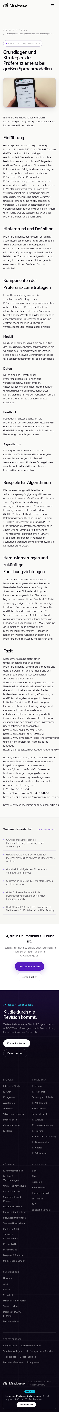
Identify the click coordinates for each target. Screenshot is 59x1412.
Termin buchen (10, 1306)
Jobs (5, 1283)
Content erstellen (11, 1125)
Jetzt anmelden (26, 1404)
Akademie (37, 1181)
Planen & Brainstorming (44, 1136)
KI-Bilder (7, 1130)
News (24, 30)
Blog (34, 1170)
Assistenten (9, 1102)
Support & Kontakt (41, 1209)
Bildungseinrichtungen (14, 1217)
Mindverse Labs (11, 1321)
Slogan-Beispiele (28, 1356)
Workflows (8, 1108)
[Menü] (52, 5)
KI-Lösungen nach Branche (39, 1351)
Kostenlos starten (30, 966)
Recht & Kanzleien (12, 1191)
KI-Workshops (39, 1187)
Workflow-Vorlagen (12, 1351)
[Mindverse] (15, 5)
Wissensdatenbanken (14, 1114)
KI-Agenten (9, 1097)
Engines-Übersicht (41, 1193)
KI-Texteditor (38, 1091)
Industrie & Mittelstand (14, 1212)
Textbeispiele (9, 1356)
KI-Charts (37, 1147)
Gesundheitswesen (12, 1206)
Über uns (7, 1278)
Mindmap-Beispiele (13, 1362)
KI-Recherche (39, 1108)
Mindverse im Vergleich (14, 1300)
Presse (6, 1289)
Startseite (10, 30)
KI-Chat (7, 1091)
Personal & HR (10, 1244)
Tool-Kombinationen (31, 1345)
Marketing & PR (11, 1228)
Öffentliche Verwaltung (14, 1185)
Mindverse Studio (11, 1086)
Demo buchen (29, 976)
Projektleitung (10, 1249)
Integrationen (10, 1119)
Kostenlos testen (16, 1043)
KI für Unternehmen (13, 1170)
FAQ (34, 1204)
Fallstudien (37, 1198)
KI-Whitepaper (39, 1153)
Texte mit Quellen (40, 1114)
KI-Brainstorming (40, 1142)
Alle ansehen (46, 829)
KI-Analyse (37, 1119)
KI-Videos (37, 1086)
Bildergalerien (33, 1362)
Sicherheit (8, 1295)
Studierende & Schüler (14, 1260)
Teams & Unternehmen (14, 1223)
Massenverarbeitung (42, 1125)
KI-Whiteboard (39, 1102)
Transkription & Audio (42, 1097)
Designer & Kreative (13, 1255)
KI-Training (37, 1130)
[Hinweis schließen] (41, 1404)
